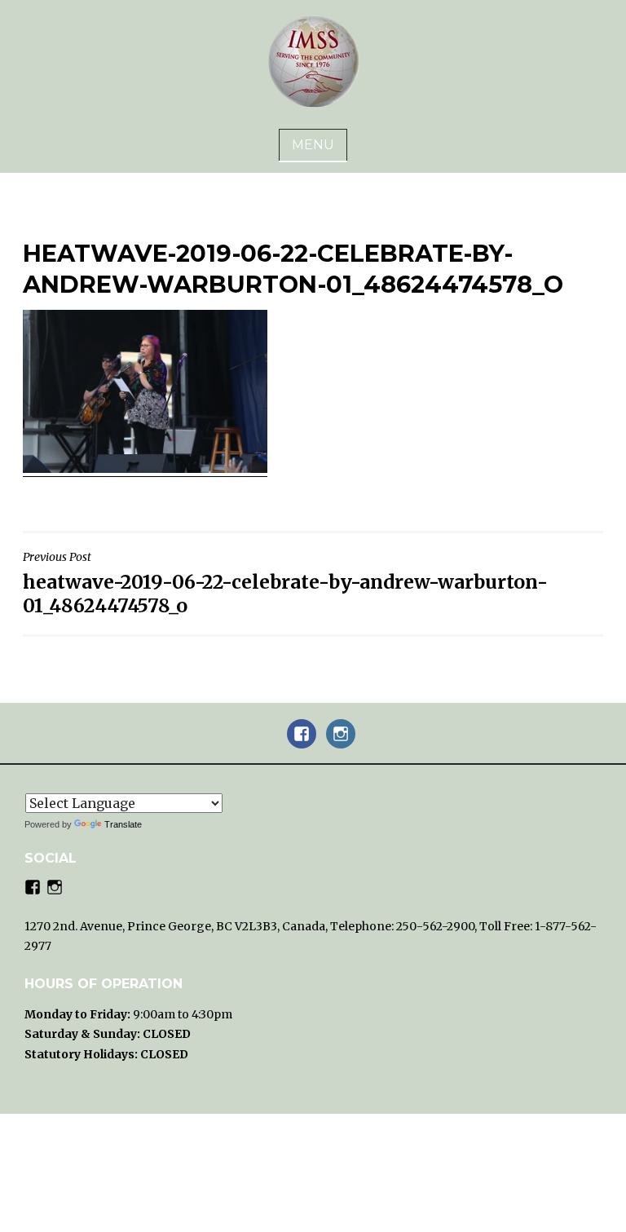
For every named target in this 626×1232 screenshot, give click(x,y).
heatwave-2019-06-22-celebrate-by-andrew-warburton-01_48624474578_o (285, 583)
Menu (313, 144)
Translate (123, 824)
